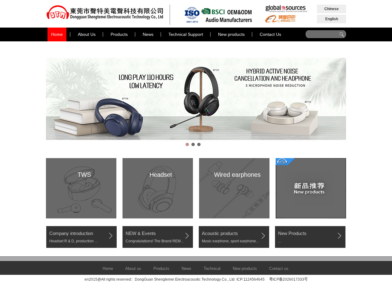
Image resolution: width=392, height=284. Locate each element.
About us (133, 268)
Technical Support (185, 34)
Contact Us (270, 34)
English (331, 19)
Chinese (331, 9)
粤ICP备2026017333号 (288, 279)
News (148, 34)
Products (119, 34)
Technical (212, 268)
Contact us (278, 268)
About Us (87, 34)
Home (57, 34)
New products (231, 34)
